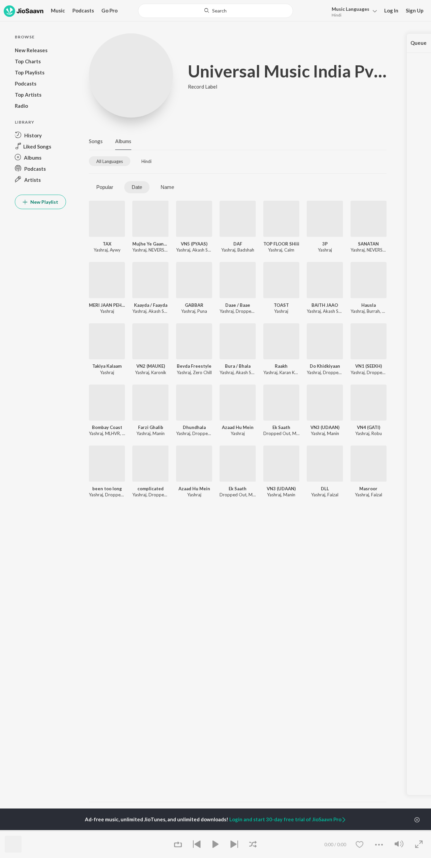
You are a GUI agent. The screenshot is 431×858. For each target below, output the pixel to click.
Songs (96, 141)
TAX (107, 243)
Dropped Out (249, 311)
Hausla (368, 305)
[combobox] (215, 11)
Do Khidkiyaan (325, 366)
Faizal (332, 494)
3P (325, 243)
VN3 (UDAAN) (324, 427)
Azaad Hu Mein (238, 427)
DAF (237, 243)
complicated (150, 488)
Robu (376, 433)
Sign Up (415, 10)
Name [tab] (167, 187)
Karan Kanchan (293, 372)
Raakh (281, 366)
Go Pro (109, 10)
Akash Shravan (206, 250)
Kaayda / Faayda (150, 305)
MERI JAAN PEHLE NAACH (107, 305)
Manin (159, 433)
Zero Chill (202, 372)
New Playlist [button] (43, 202)
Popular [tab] (104, 187)
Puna (202, 311)
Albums (123, 141)
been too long (107, 488)
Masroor (368, 488)
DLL (325, 488)
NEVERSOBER (162, 250)
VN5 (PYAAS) (194, 243)
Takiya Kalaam (107, 366)
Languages (350, 9)
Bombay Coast (107, 427)
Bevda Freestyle (194, 366)
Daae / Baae (237, 305)
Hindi (336, 15)
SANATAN (368, 243)
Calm (289, 250)
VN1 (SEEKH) (368, 366)
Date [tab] (137, 187)
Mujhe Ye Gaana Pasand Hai (150, 243)
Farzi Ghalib (150, 427)
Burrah (373, 311)
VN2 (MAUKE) (150, 366)
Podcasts (83, 10)
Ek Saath (281, 427)
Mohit (298, 433)
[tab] (109, 161)
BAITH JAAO (324, 305)
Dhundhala (194, 427)
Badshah (245, 250)
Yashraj (101, 250)
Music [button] (58, 10)
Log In (391, 10)
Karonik (158, 372)
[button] (352, 11)
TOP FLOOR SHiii (281, 243)
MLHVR (112, 433)
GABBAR (194, 305)
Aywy (115, 250)
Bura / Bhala (238, 366)
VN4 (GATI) (368, 427)
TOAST (281, 305)
